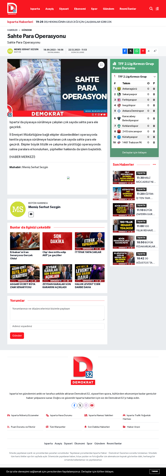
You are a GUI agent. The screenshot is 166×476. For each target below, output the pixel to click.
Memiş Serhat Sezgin (44, 207)
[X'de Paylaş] (130, 51)
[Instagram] (86, 405)
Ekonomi (80, 8)
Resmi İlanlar (128, 8)
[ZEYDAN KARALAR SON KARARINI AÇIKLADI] (57, 273)
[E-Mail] (31, 214)
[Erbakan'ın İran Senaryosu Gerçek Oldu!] (25, 241)
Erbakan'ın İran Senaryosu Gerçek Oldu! (21, 255)
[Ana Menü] (156, 9)
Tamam (154, 471)
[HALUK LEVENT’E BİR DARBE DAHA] (90, 273)
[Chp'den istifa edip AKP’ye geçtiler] (57, 241)
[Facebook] (74, 405)
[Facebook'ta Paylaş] (125, 51)
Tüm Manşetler (57, 427)
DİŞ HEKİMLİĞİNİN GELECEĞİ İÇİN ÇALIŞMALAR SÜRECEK (74, 21)
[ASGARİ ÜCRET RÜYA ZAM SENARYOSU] (25, 273)
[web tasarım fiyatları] (68, 177)
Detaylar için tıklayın (134, 152)
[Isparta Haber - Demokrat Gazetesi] (12, 9)
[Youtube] (92, 405)
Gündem (108, 8)
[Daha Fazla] (143, 51)
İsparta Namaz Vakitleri (101, 415)
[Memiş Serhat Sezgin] (18, 209)
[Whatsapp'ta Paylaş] (137, 51)
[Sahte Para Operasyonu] (57, 88)
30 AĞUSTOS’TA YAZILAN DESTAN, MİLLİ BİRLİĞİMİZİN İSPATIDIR (144, 261)
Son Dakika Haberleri (99, 427)
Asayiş (49, 8)
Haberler (12, 30)
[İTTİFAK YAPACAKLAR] (90, 241)
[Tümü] (154, 164)
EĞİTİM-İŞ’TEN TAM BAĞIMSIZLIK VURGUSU (145, 196)
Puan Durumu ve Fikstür (23, 427)
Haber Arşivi (133, 427)
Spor (94, 8)
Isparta (35, 8)
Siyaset (64, 8)
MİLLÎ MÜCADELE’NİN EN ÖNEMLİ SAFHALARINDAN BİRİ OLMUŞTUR (146, 180)
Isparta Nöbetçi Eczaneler (25, 415)
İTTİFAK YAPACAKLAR (88, 252)
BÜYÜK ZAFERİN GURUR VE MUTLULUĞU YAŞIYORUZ (146, 212)
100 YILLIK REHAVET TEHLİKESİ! (145, 229)
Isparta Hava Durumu (61, 415)
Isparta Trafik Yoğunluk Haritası (137, 417)
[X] (80, 405)
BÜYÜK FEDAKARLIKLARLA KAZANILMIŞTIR (147, 245)
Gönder (17, 335)
